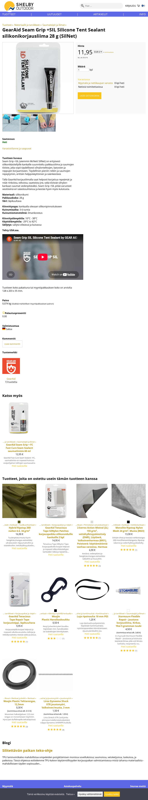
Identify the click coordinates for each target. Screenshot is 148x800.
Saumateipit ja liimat (54, 25)
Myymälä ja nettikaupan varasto (95, 83)
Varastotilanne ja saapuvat (16, 148)
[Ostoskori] (138, 6)
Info (142, 14)
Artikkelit (100, 14)
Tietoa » (70, 794)
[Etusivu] (20, 8)
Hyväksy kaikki (112, 794)
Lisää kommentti (12, 344)
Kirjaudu (130, 5)
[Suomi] (143, 6)
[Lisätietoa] (3, 313)
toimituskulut (109, 52)
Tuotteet (8, 14)
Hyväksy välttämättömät (90, 794)
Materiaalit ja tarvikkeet (27, 25)
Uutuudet (54, 14)
